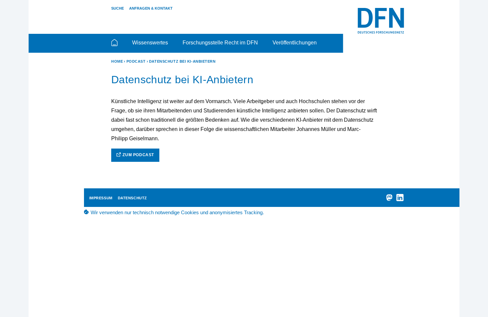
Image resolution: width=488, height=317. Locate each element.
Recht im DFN (381, 21)
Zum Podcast (138, 155)
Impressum (101, 198)
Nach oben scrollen (473, 294)
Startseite (114, 45)
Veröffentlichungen (295, 42)
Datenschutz (132, 198)
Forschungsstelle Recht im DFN (220, 42)
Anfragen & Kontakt (151, 8)
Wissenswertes (150, 42)
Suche (117, 8)
